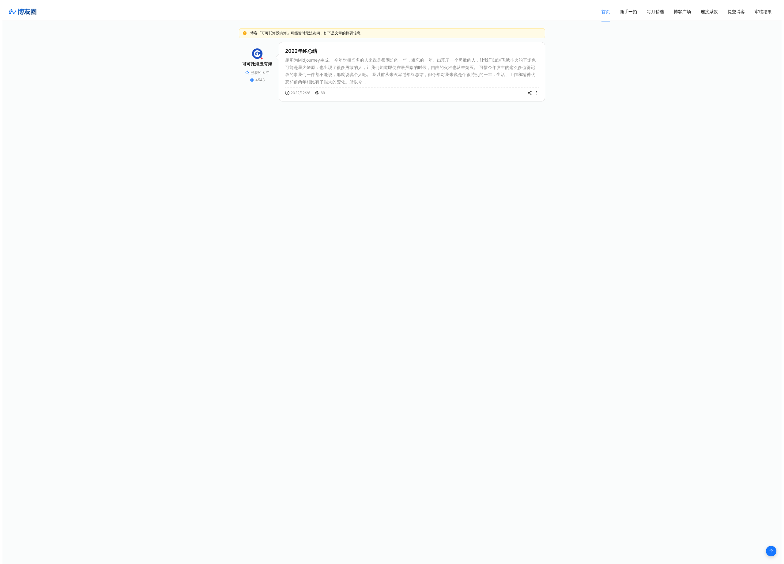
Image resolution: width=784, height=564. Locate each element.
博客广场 (682, 11)
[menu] (687, 11)
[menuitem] (606, 11)
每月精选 (655, 11)
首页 (605, 11)
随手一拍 (628, 11)
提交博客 (736, 11)
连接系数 (709, 11)
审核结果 (763, 11)
